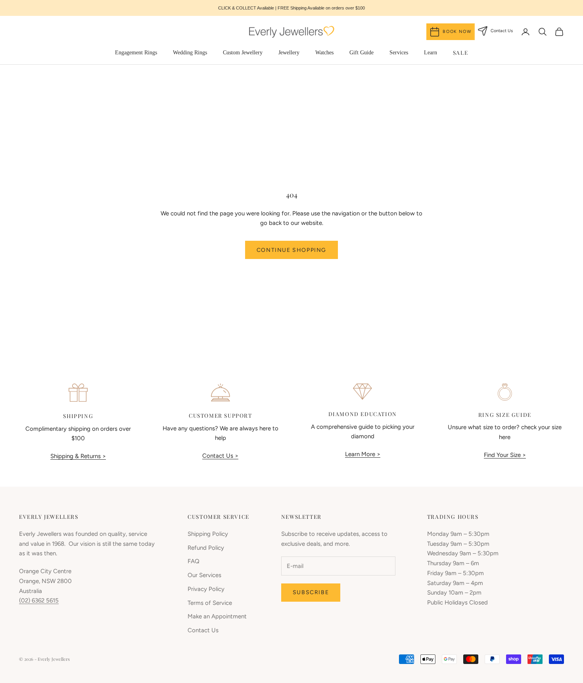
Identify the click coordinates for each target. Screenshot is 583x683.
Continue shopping (291, 250)
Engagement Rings (136, 53)
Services (398, 53)
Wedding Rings (190, 53)
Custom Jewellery (243, 53)
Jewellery (288, 53)
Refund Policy (206, 547)
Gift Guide (361, 53)
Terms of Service (210, 602)
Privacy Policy (206, 589)
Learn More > (362, 454)
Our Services (204, 575)
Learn (430, 53)
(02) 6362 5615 (39, 600)
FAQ (193, 561)
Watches (324, 53)
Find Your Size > (505, 455)
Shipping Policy (208, 533)
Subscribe (311, 592)
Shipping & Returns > (78, 456)
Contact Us (203, 630)
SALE (460, 52)
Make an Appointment (217, 616)
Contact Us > (220, 455)
